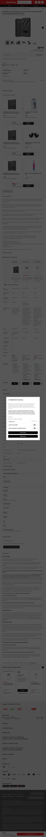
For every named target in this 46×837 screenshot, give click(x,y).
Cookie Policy (10, 416)
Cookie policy (20, 418)
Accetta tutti (23, 432)
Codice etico (15, 418)
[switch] (34, 425)
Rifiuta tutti (23, 436)
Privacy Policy (10, 418)
